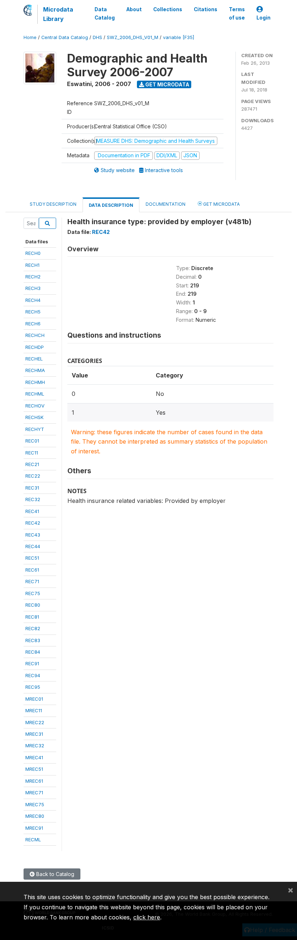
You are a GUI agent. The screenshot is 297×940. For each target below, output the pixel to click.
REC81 (32, 617)
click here (146, 917)
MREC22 (34, 722)
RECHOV (35, 406)
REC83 (32, 640)
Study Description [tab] (53, 204)
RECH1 (32, 265)
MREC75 (34, 804)
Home (30, 37)
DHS (97, 37)
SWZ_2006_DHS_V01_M (132, 37)
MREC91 (34, 828)
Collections (167, 9)
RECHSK (34, 417)
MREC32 (34, 745)
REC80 (32, 605)
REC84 (32, 652)
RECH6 (33, 323)
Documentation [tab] (165, 204)
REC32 (32, 499)
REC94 (32, 675)
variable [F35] (178, 37)
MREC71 (34, 792)
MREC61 (34, 781)
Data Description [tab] (111, 205)
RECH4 (33, 300)
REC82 (32, 628)
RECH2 (33, 276)
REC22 (32, 476)
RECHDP (34, 347)
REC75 (32, 593)
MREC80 (34, 816)
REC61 (32, 570)
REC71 (32, 581)
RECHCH (35, 335)
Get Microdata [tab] (221, 204)
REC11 (31, 453)
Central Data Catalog (64, 37)
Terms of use (237, 13)
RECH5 (33, 312)
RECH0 (33, 253)
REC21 (32, 464)
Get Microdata (166, 84)
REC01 (32, 441)
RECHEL (34, 359)
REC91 (32, 663)
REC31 (32, 488)
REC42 (32, 523)
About (134, 9)
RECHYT (34, 429)
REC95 (32, 687)
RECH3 (33, 288)
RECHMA (35, 370)
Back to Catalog (54, 874)
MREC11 (33, 710)
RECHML (34, 394)
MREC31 (34, 734)
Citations (205, 9)
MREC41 (34, 757)
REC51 (32, 558)
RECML (33, 839)
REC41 (32, 511)
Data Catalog (105, 13)
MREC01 (34, 699)
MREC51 (34, 769)
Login (263, 18)
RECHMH (35, 382)
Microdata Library (58, 14)
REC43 (32, 535)
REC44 (32, 546)
